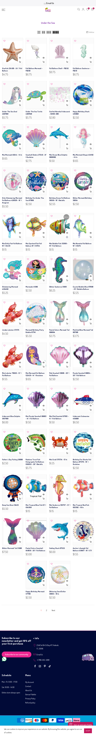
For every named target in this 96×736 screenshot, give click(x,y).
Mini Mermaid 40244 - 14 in (12, 155)
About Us (28, 690)
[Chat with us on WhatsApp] (4, 659)
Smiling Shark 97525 (57, 548)
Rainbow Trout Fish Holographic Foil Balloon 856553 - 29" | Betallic (35, 462)
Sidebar (91, 32)
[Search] (78, 10)
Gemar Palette (30, 694)
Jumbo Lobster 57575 (10, 330)
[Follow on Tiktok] (50, 666)
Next (53, 610)
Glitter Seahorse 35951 (58, 287)
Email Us (50, 3)
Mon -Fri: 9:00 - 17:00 (9, 682)
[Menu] (16, 10)
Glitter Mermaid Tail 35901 (12, 548)
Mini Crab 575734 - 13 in (58, 460)
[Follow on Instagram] (40, 666)
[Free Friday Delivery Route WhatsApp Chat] (88, 655)
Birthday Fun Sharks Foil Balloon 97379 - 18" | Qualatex (82, 462)
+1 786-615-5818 (43, 660)
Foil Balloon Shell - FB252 (59, 68)
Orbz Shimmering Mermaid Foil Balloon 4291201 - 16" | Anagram (12, 200)
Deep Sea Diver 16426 (10, 505)
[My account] (83, 10)
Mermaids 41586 (32, 287)
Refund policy (30, 702)
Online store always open (11, 692)
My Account (29, 682)
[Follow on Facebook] (35, 666)
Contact (28, 686)
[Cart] (92, 10)
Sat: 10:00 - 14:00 (8, 687)
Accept (88, 731)
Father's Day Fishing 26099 (12, 460)
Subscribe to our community (16, 654)
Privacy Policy (30, 698)
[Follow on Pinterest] (45, 666)
